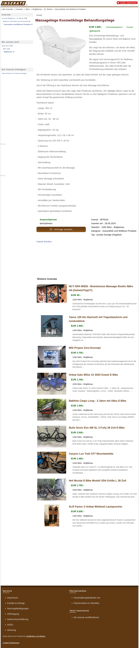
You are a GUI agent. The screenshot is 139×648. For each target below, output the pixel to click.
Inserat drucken (44, 241)
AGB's (10, 624)
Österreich (5, 46)
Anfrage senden (63, 229)
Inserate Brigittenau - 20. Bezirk (12, 18)
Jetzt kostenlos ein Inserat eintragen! (14, 73)
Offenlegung (13, 614)
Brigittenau (8, 52)
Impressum (12, 597)
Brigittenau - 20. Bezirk (42, 9)
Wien (27, 9)
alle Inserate (7, 9)
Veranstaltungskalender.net (87, 597)
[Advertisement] (86, 261)
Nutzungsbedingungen (18, 608)
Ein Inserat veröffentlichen (86, 617)
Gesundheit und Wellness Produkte (70, 9)
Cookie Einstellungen (11, 643)
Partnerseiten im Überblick (86, 603)
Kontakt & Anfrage (16, 603)
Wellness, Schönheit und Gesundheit (15, 21)
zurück (39, 15)
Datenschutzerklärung (17, 619)
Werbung (11, 630)
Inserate (19, 9)
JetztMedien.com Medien (35, 636)
